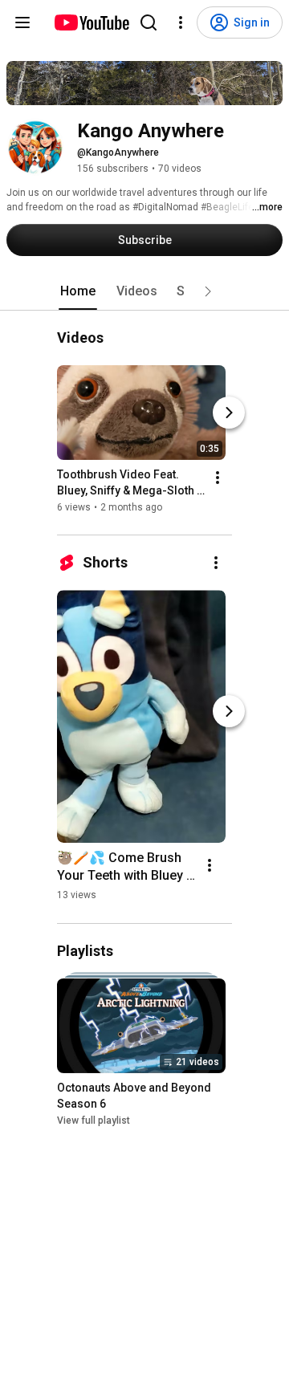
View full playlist (93, 1120)
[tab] (78, 291)
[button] (208, 291)
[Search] (148, 22)
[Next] (229, 413)
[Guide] (22, 22)
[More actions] (217, 478)
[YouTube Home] (91, 22)
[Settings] (180, 22)
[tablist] (144, 291)
